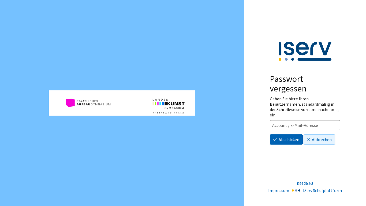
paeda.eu (305, 183)
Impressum (278, 190)
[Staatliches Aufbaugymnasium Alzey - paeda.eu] (122, 103)
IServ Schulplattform (322, 190)
